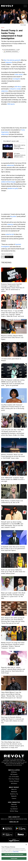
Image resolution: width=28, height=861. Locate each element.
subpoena (10, 224)
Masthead (14, 791)
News (2, 27)
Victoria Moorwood (9, 49)
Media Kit (14, 796)
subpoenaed (5, 134)
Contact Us (14, 806)
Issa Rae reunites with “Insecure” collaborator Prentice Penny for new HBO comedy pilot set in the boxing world (12, 407)
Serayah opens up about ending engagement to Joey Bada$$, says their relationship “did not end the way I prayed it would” (12, 524)
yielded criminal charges (8, 182)
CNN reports (11, 104)
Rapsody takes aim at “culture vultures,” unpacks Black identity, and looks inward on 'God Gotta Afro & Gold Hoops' (13, 670)
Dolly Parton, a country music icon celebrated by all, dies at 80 (12, 501)
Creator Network (14, 781)
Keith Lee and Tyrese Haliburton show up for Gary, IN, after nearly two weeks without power (13, 571)
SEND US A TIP (14, 822)
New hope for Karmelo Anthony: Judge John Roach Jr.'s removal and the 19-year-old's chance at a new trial (12, 719)
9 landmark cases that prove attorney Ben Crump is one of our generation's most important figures (13, 548)
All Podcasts (14, 774)
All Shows (14, 772)
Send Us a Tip (14, 794)
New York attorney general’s (12, 60)
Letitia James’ (18, 74)
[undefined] (8, 147)
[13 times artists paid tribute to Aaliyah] (14, 349)
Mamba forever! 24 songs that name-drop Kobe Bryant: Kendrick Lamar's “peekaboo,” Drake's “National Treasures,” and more (13, 645)
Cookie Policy (16, 851)
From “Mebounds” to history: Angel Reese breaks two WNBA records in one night (13, 479)
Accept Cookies (14, 858)
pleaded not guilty (13, 188)
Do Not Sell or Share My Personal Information (14, 854)
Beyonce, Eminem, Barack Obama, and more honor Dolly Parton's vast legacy (12, 337)
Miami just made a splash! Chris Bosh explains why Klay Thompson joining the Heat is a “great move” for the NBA (13, 595)
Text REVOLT (14, 809)
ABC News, (18, 86)
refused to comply (15, 89)
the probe (13, 216)
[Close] (26, 844)
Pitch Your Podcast (14, 779)
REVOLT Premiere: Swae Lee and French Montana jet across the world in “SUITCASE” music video (13, 456)
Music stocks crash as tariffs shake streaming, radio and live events (19, 147)
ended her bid (10, 234)
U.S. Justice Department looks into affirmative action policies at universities (19, 156)
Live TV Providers (14, 776)
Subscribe (14, 804)
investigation (16, 79)
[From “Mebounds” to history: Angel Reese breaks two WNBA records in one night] (14, 468)
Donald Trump (9, 256)
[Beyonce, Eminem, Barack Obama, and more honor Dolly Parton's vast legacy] (14, 326)
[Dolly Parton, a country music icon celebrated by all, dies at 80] (14, 491)
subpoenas (8, 62)
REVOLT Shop (14, 811)
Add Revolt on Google (12, 51)
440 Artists (14, 783)
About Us (14, 789)
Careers (14, 798)
